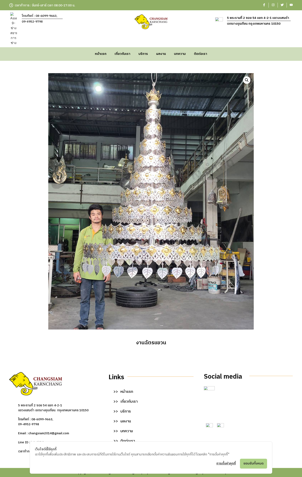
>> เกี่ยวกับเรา (125, 402)
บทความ (180, 54)
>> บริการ (122, 411)
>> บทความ (123, 431)
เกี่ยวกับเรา (122, 54)
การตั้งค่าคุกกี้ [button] (226, 463)
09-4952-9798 (32, 21)
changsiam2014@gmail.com (48, 433)
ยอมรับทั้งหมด (253, 463)
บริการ (143, 54)
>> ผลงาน (122, 421)
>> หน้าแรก (123, 392)
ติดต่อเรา (200, 54)
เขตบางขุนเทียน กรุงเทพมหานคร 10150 (253, 23)
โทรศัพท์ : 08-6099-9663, (39, 15)
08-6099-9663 (41, 419)
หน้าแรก (100, 54)
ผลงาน (161, 54)
